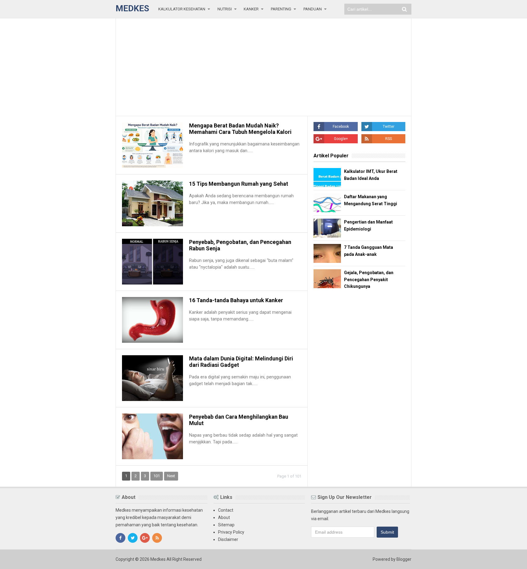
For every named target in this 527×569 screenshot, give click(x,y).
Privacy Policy (231, 532)
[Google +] (145, 538)
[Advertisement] (263, 67)
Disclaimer (228, 539)
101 (156, 476)
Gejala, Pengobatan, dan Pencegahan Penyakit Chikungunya (368, 279)
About (224, 517)
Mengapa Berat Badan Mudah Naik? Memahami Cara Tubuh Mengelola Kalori (240, 128)
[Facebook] (120, 538)
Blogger (403, 559)
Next (171, 476)
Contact (225, 510)
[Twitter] (133, 538)
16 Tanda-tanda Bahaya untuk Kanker (236, 300)
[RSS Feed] (157, 538)
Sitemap (226, 524)
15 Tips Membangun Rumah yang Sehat (238, 184)
